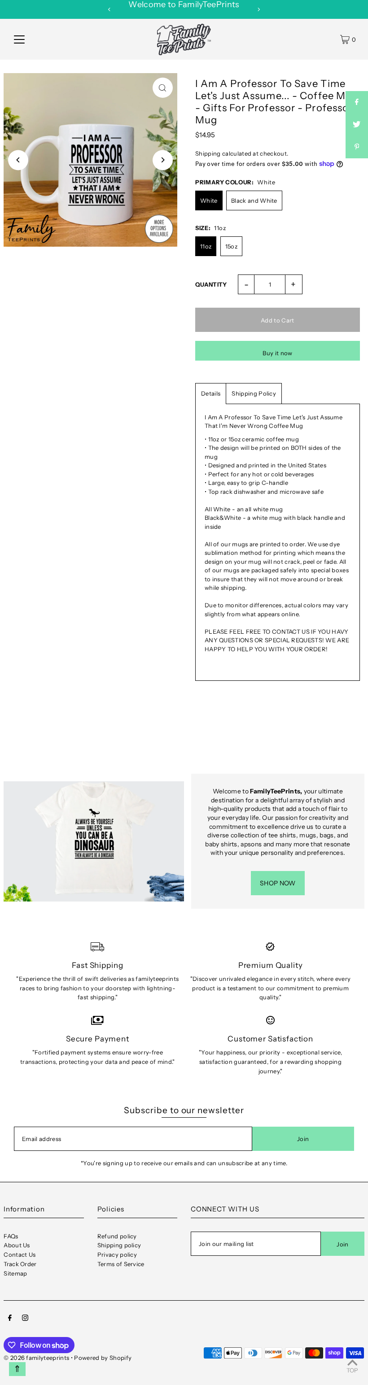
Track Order (20, 1263)
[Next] (258, 9)
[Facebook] (10, 1319)
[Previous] (109, 9)
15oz (231, 246)
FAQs (11, 1236)
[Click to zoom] (163, 88)
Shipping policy (119, 1245)
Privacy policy (117, 1254)
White (209, 200)
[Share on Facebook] (357, 102)
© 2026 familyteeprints (36, 1357)
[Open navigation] (19, 39)
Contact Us (19, 1254)
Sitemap (15, 1273)
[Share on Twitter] (357, 124)
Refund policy (117, 1236)
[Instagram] (25, 1319)
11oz (205, 246)
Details (210, 393)
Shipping (208, 153)
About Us (17, 1245)
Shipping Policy (254, 393)
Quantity (211, 284)
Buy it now (277, 353)
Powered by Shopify (102, 1357)
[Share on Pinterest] (357, 147)
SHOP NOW (278, 883)
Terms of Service (121, 1263)
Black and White (254, 200)
